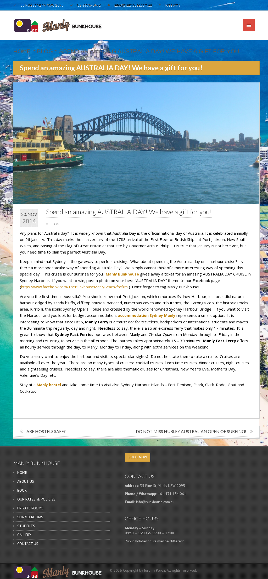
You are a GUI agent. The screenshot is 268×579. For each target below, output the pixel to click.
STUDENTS (26, 526)
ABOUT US (25, 481)
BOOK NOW (138, 457)
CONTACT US (27, 543)
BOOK (22, 490)
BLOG (45, 51)
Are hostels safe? (46, 431)
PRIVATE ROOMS (30, 508)
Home (22, 51)
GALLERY (24, 534)
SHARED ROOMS (30, 517)
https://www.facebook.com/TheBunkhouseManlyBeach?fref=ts (74, 286)
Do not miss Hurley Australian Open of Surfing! (191, 431)
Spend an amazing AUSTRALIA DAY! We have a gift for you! (129, 212)
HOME (22, 472)
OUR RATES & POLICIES (36, 499)
